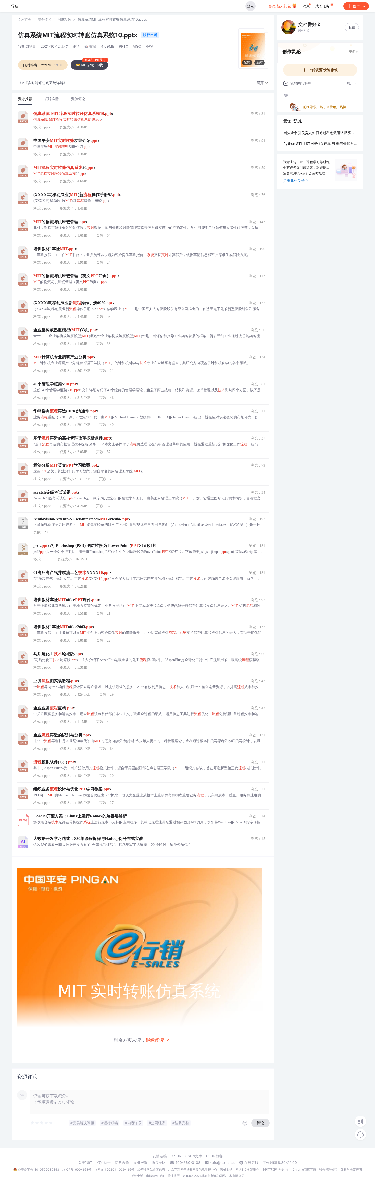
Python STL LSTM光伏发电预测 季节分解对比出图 (320, 143)
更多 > (353, 51)
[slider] (42, 1123)
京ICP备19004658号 (76, 1169)
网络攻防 (64, 19)
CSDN (176, 1156)
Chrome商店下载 (304, 1169)
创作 (356, 6)
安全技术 (44, 19)
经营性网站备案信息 (151, 1169)
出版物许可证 (155, 1176)
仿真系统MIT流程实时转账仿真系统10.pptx (78, 35)
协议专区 (159, 1163)
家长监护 (226, 1169)
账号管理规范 (328, 1169)
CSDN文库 (193, 1156)
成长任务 (323, 6)
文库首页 (24, 19)
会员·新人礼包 (280, 6)
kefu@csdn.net (222, 1163)
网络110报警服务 (247, 1169)
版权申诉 (150, 35)
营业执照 (174, 1176)
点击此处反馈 (294, 180)
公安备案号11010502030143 (38, 1169)
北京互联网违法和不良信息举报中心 (192, 1169)
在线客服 (251, 1163)
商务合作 (122, 1163)
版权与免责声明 (351, 1169)
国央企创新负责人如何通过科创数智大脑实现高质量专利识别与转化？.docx (320, 132)
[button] (262, 83)
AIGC (137, 46)
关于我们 (85, 1163)
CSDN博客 (214, 1156)
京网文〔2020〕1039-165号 (114, 1169)
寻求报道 (140, 1163)
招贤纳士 (103, 1163)
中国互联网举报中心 (276, 1169)
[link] (24, 19)
